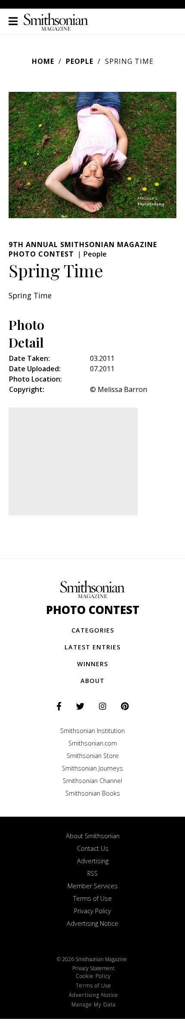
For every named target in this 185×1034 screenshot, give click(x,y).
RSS (92, 873)
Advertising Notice (92, 923)
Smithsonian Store (93, 756)
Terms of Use (92, 898)
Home (43, 61)
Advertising (92, 861)
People (79, 61)
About (92, 681)
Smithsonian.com (92, 743)
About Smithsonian (93, 836)
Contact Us (92, 848)
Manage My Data (93, 1004)
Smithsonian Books (92, 793)
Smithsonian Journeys (92, 768)
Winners (92, 664)
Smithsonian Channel (92, 781)
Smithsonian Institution (92, 731)
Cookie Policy (93, 976)
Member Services (93, 886)
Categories (92, 630)
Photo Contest (92, 609)
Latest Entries (92, 647)
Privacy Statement (93, 968)
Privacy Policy (92, 911)
